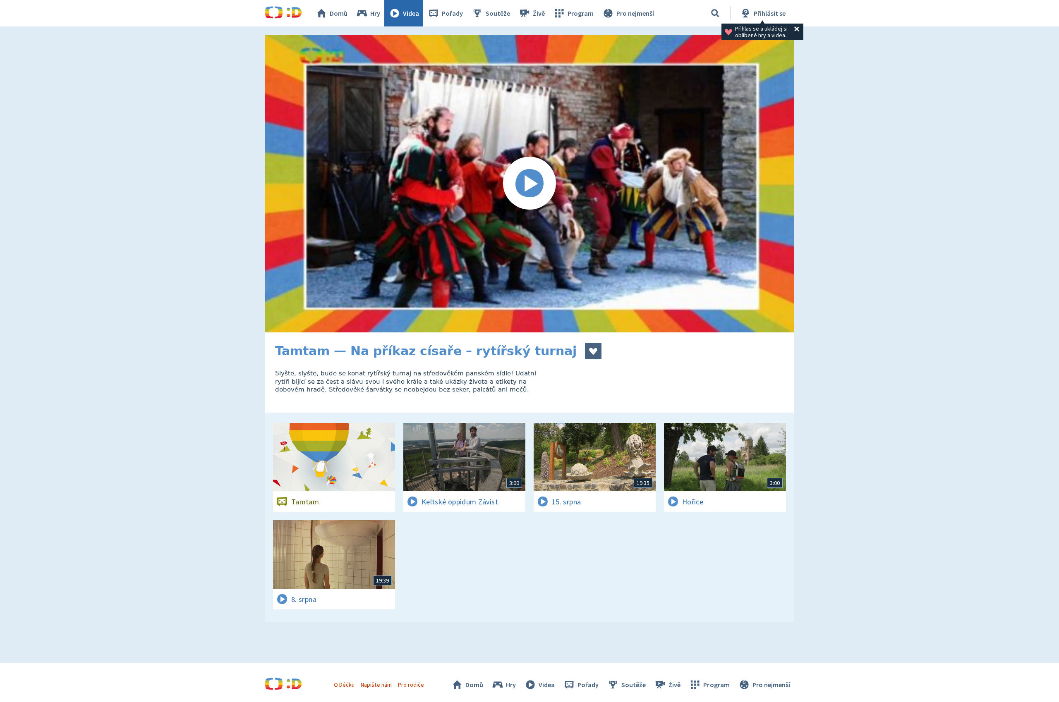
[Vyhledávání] (715, 13)
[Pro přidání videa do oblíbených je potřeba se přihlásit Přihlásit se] (593, 351)
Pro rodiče (411, 684)
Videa (411, 13)
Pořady (452, 13)
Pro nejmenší (635, 13)
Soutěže (498, 13)
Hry (375, 13)
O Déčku (344, 684)
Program (581, 13)
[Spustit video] (529, 183)
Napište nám (376, 684)
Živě (539, 13)
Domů (338, 13)
